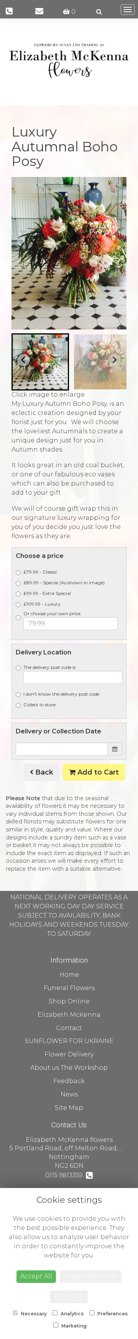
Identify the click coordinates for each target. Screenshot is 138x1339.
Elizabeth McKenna (69, 1014)
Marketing (73, 1326)
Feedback (69, 1081)
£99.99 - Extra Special (47, 593)
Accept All (36, 1276)
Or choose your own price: (52, 613)
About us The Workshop (69, 1067)
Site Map (69, 1107)
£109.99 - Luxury (42, 604)
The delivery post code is (49, 667)
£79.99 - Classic (40, 572)
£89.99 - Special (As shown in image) (64, 582)
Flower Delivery (69, 1054)
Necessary (33, 1313)
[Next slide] (114, 360)
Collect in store (39, 704)
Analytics (71, 1313)
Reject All (69, 1296)
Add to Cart (97, 772)
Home (69, 974)
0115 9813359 (65, 1175)
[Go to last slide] (24, 360)
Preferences (112, 1313)
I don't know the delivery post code (61, 694)
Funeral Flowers (69, 988)
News (69, 1094)
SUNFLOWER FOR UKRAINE (69, 1041)
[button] (40, 362)
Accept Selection (91, 1276)
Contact (69, 1028)
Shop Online (69, 1001)
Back (43, 772)
